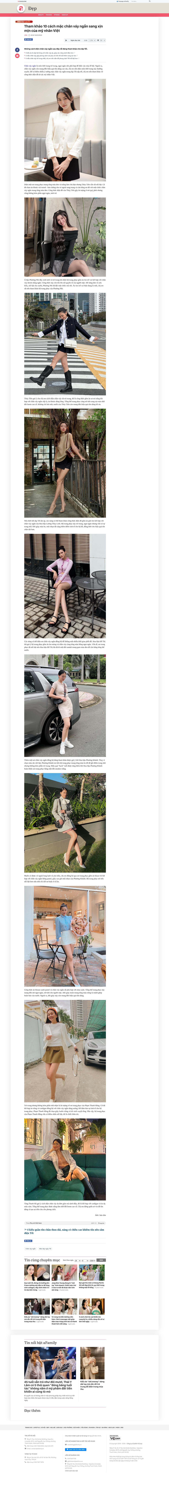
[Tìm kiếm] (149, 1)
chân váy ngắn (31, 1249)
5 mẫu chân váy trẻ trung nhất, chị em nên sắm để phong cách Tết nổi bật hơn (52, 58)
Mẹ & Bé (52, 1427)
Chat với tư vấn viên (77, 1449)
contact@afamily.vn (37, 1449)
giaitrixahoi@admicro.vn (75, 1461)
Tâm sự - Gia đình (101, 1427)
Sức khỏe (76, 1427)
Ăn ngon (92, 1427)
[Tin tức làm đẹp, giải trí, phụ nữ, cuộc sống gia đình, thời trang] (21, 8)
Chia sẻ (29, 39)
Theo (65, 1223)
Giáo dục (60, 1427)
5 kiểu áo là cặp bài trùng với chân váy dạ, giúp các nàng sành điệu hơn (50, 53)
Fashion (49, 15)
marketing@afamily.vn (74, 1445)
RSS (122, 1427)
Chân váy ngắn (30, 66)
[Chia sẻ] (17, 50)
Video (118, 1427)
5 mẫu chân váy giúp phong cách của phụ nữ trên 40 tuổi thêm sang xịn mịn (51, 56)
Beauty (41, 15)
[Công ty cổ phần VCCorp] (115, 1438)
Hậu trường (68, 1427)
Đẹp (32, 8)
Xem (101, 1260)
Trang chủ (28, 1427)
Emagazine (22, 1)
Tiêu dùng (84, 1427)
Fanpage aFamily (124, 1)
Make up (65, 15)
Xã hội (43, 1427)
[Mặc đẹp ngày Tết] (24, 22)
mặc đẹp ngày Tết (45, 1249)
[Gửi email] (17, 55)
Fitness (57, 15)
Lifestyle (37, 1427)
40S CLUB (112, 1427)
